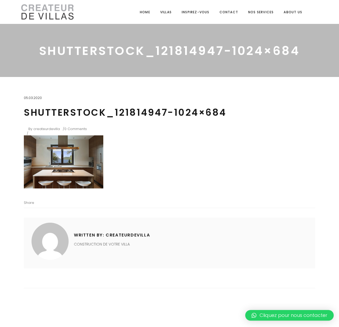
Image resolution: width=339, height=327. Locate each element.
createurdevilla (46, 128)
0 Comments (75, 128)
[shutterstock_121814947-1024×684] (50, 241)
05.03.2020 (33, 97)
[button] (289, 315)
